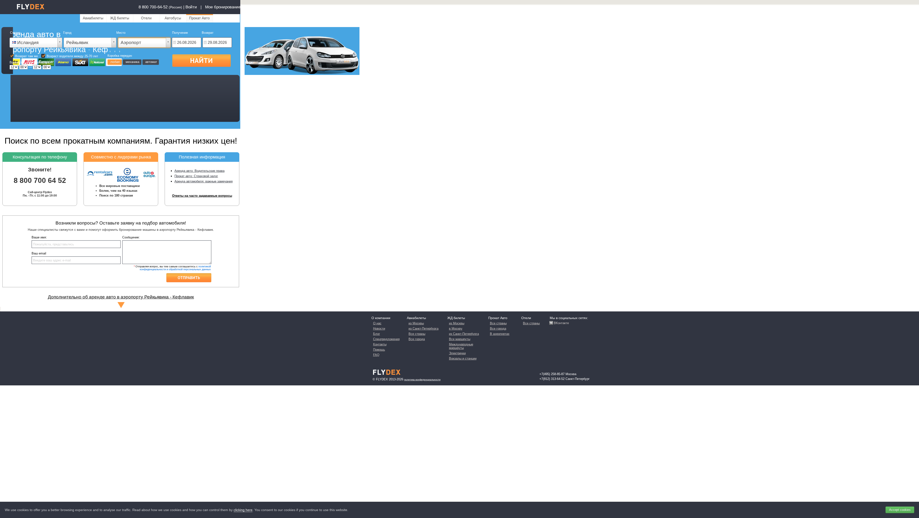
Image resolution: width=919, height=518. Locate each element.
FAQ (376, 355)
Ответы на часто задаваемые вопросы (202, 195)
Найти (201, 60)
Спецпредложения (386, 339)
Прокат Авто (199, 18)
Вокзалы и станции (462, 358)
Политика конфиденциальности (422, 379)
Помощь (379, 349)
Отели (146, 18)
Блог (376, 334)
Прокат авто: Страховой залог (196, 176)
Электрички (457, 353)
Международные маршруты (461, 346)
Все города (417, 339)
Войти (191, 7)
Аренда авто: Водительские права (199, 171)
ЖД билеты (119, 18)
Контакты (380, 344)
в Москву (455, 328)
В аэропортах (500, 334)
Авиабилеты (93, 18)
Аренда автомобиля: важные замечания (203, 181)
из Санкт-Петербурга (423, 328)
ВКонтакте (561, 323)
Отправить (189, 277)
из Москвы (416, 323)
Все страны (417, 334)
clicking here (243, 510)
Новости (379, 328)
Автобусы (173, 18)
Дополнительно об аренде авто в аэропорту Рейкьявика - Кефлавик (121, 296)
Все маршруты (459, 339)
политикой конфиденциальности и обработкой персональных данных (175, 268)
